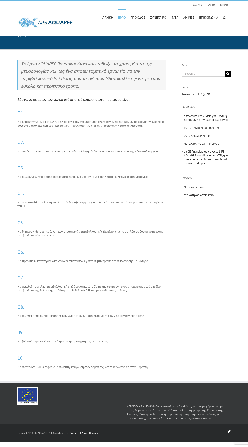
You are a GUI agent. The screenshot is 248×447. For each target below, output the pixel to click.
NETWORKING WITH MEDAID (202, 143)
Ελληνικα (197, 4)
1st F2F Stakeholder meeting (202, 128)
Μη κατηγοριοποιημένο (199, 195)
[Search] (224, 17)
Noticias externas (194, 187)
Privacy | (85, 433)
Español (224, 4)
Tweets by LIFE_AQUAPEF (197, 94)
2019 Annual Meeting (197, 136)
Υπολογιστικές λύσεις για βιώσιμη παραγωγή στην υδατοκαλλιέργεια (206, 118)
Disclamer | (75, 433)
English (211, 4)
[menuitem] (107, 17)
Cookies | (94, 433)
